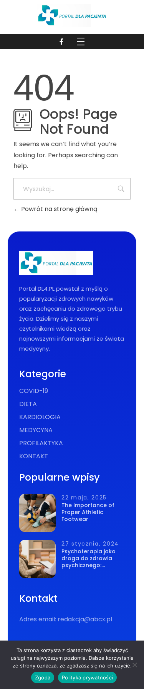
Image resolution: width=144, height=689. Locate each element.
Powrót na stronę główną (59, 209)
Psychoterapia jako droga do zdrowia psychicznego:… (88, 558)
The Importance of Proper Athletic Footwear (87, 512)
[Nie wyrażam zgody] (134, 665)
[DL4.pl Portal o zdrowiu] (72, 15)
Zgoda (42, 677)
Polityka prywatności (87, 677)
